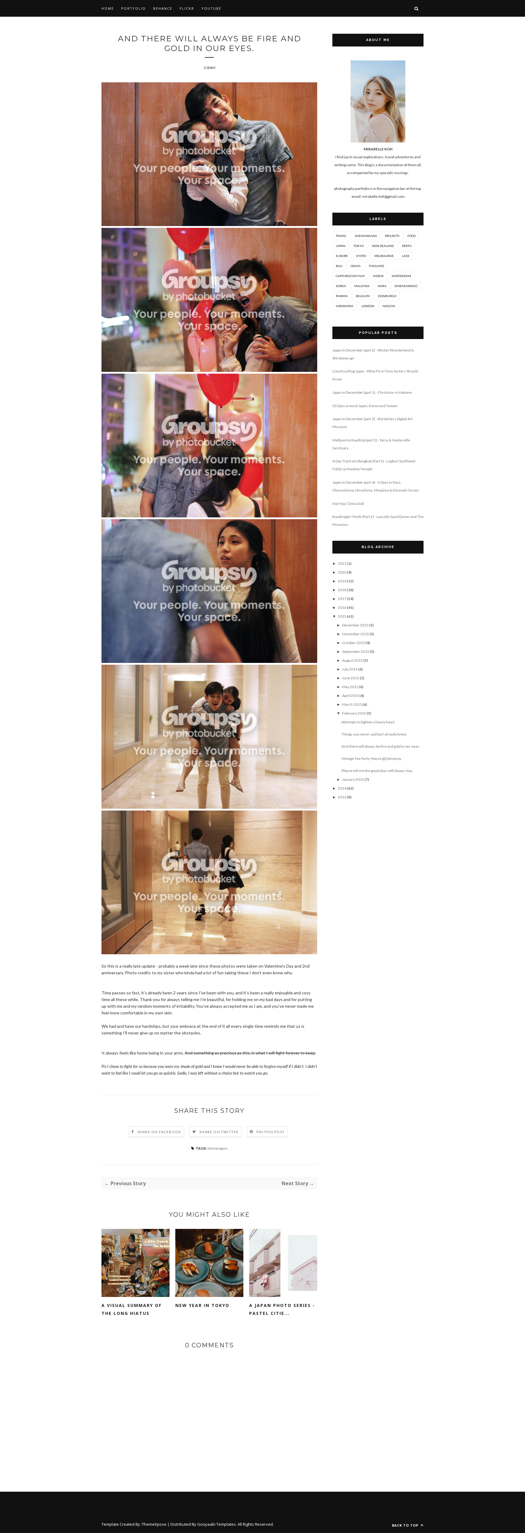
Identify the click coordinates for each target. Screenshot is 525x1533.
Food (411, 236)
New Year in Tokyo (202, 1305)
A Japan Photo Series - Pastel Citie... (282, 1309)
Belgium (363, 296)
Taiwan (342, 296)
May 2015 (350, 686)
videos (378, 276)
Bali (339, 266)
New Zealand (383, 246)
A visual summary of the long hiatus (131, 1309)
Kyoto (361, 256)
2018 (342, 590)
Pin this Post (270, 1132)
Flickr (187, 8)
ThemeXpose (154, 1524)
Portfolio (133, 8)
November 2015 (355, 634)
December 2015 (355, 625)
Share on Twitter (218, 1132)
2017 (342, 598)
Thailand (376, 266)
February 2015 (354, 713)
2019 (342, 581)
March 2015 (352, 704)
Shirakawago (406, 286)
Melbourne (384, 256)
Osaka (356, 266)
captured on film (350, 276)
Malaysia (361, 286)
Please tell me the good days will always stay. (377, 770)
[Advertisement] (378, 904)
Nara (382, 286)
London (368, 306)
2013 (342, 797)
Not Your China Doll (348, 503)
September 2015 (355, 651)
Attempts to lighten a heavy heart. (368, 722)
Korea (341, 286)
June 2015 (350, 678)
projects (392, 236)
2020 (342, 572)
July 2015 (350, 669)
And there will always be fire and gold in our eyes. (380, 746)
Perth (407, 246)
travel (341, 236)
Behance (162, 8)
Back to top (406, 1525)
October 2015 (353, 642)
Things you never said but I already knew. (374, 734)
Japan (340, 246)
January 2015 (353, 779)
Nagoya (389, 306)
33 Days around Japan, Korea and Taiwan (364, 405)
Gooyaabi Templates (216, 1524)
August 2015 (352, 660)
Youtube (211, 8)
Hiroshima (344, 306)
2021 (342, 563)
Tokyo (359, 246)
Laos (405, 256)
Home (107, 8)
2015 (342, 616)
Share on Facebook (159, 1132)
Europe (342, 256)
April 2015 (350, 695)
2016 (342, 607)
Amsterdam (401, 276)
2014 (342, 788)
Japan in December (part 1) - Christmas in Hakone (372, 392)
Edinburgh (387, 296)
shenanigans (217, 1148)
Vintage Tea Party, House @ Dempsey (371, 758)
